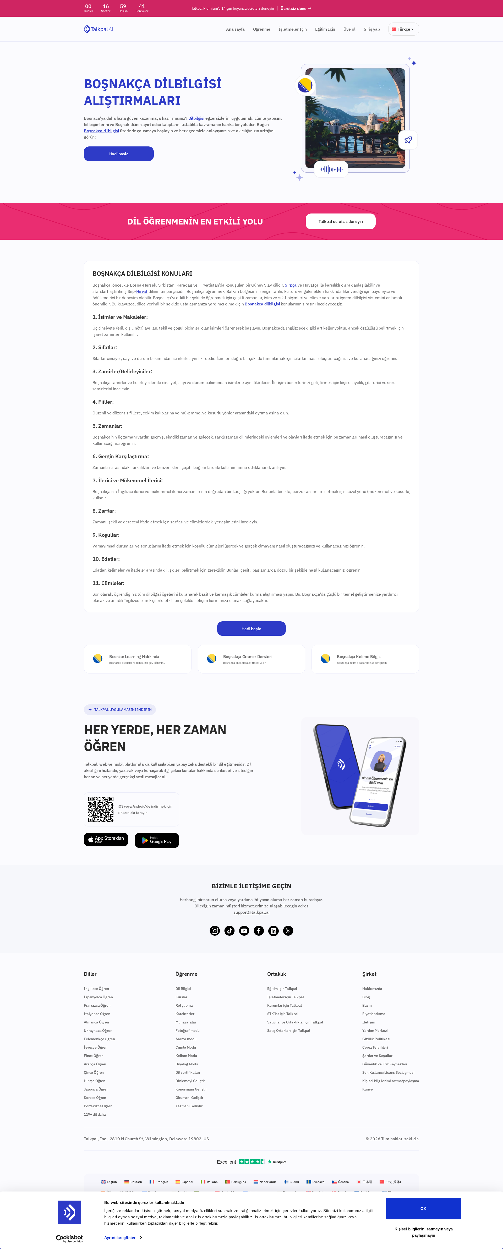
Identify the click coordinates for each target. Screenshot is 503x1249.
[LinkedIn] (273, 931)
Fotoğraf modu (188, 1030)
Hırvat (141, 291)
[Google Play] (157, 840)
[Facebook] (259, 931)
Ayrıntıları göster (119, 1237)
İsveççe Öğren (95, 1047)
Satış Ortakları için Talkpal (288, 1030)
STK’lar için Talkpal (282, 1013)
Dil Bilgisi (183, 988)
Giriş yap (372, 29)
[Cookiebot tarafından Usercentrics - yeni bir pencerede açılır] (69, 1239)
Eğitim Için (325, 29)
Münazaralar (186, 1022)
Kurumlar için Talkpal (284, 1005)
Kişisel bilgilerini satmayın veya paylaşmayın (424, 1231)
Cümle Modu (186, 1047)
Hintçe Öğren (94, 1080)
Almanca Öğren (96, 1022)
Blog (366, 997)
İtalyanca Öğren (97, 1013)
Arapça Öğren (95, 1064)
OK (423, 1208)
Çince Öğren (94, 1072)
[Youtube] (244, 931)
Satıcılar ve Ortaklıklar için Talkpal (295, 1022)
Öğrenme (261, 29)
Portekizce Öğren (98, 1106)
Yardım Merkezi (375, 1030)
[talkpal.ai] (98, 29)
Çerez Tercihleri (375, 1047)
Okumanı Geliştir (189, 1097)
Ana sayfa (235, 29)
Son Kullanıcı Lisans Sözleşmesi (388, 1072)
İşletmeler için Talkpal (285, 997)
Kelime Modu (186, 1055)
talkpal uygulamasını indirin (123, 709)
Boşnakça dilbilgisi (101, 130)
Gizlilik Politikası (376, 1039)
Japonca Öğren (96, 1089)
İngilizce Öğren (96, 988)
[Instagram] (215, 931)
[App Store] (106, 840)
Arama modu (186, 1039)
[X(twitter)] (288, 931)
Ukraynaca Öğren (98, 1030)
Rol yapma (184, 1005)
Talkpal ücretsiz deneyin (341, 221)
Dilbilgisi (196, 118)
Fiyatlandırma (373, 1013)
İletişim (368, 1022)
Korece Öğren (95, 1097)
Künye (367, 1089)
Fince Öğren (93, 1055)
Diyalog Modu (187, 1064)
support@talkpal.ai (251, 912)
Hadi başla (119, 153)
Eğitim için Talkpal (282, 988)
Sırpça (291, 285)
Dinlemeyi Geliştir (190, 1080)
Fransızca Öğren (97, 1005)
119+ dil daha (95, 1114)
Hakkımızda (372, 988)
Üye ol (349, 29)
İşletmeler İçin (292, 29)
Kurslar (181, 997)
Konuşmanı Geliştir (191, 1089)
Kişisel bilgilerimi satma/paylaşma (390, 1080)
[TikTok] (229, 931)
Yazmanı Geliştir (189, 1106)
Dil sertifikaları (188, 1072)
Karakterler (185, 1013)
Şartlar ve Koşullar (377, 1055)
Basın (366, 1005)
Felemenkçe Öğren (99, 1039)
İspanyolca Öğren (98, 997)
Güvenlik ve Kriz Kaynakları (384, 1064)
